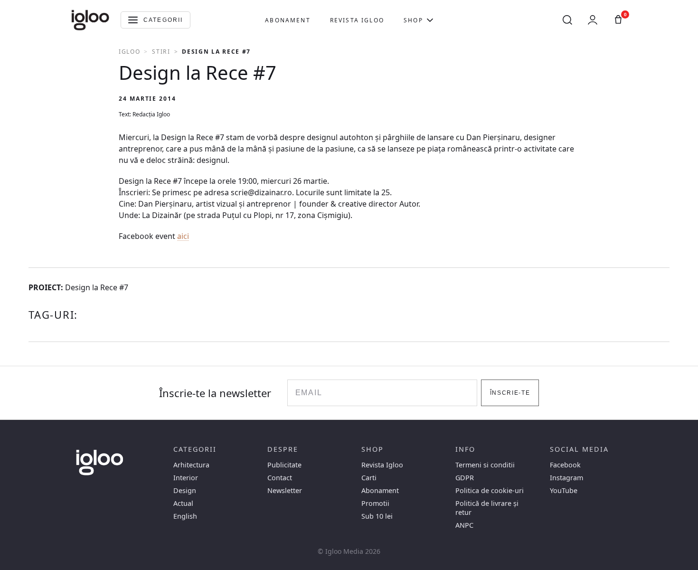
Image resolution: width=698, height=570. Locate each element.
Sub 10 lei (377, 516)
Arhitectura (191, 464)
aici (183, 236)
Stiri (161, 52)
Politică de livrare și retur (487, 508)
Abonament (287, 20)
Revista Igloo (357, 20)
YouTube (563, 490)
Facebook (565, 464)
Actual (183, 503)
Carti (369, 477)
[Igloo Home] (90, 20)
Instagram (566, 477)
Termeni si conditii (485, 464)
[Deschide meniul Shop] (430, 20)
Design (184, 490)
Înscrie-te (510, 393)
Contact (279, 477)
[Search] (567, 19)
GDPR (464, 477)
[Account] (592, 19)
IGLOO (129, 52)
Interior (185, 477)
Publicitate (284, 464)
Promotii (375, 503)
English (185, 516)
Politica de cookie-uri (489, 490)
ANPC (464, 525)
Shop (413, 20)
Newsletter (284, 490)
